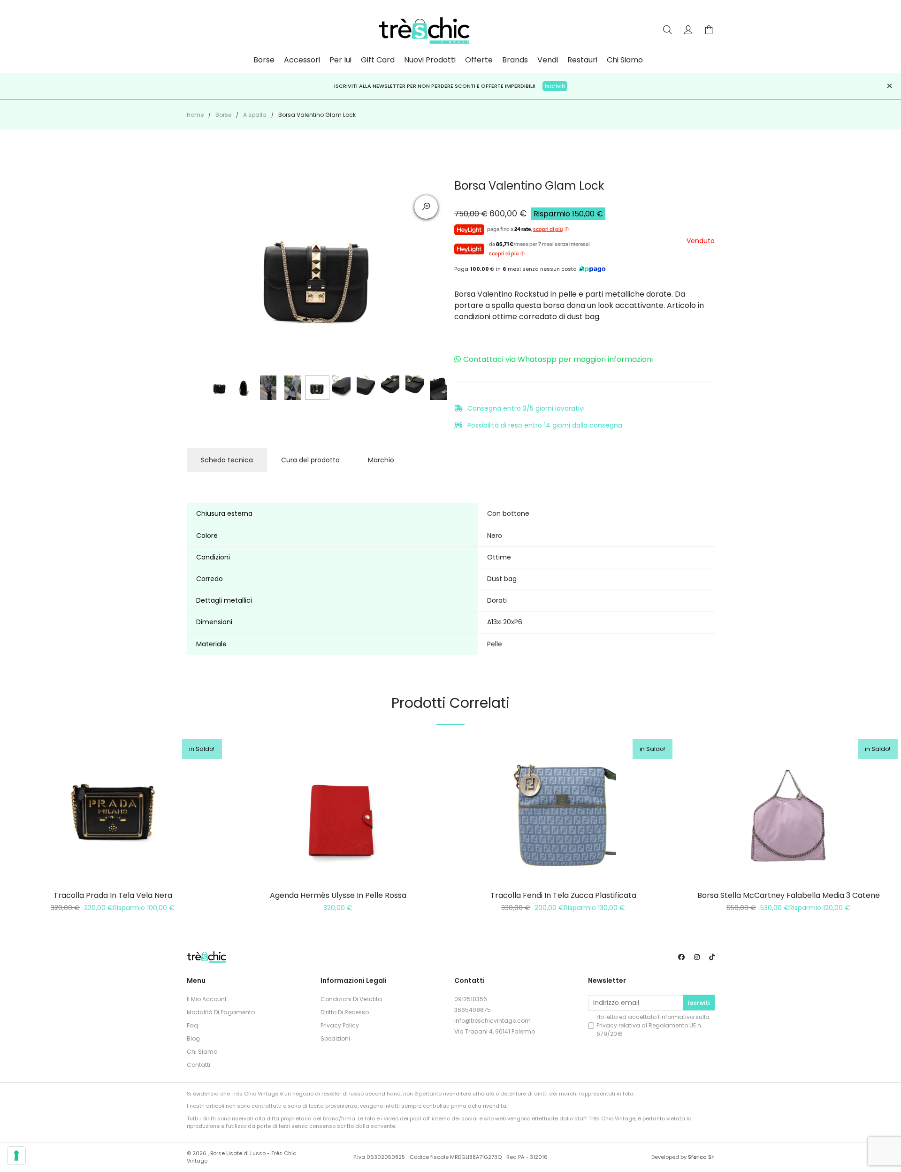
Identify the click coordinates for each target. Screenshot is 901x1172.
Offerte (479, 60)
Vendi (547, 60)
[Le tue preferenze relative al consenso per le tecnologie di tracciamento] (16, 1155)
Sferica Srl (701, 1157)
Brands (515, 60)
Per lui (340, 60)
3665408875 (472, 1010)
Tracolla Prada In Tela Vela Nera (112, 895)
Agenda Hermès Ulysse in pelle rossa (338, 895)
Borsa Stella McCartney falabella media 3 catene (788, 895)
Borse (264, 60)
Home (195, 115)
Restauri (582, 60)
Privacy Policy (340, 1025)
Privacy (606, 1025)
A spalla (255, 115)
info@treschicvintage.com (492, 1021)
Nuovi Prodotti (430, 60)
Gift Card (378, 60)
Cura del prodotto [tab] (310, 460)
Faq (192, 1025)
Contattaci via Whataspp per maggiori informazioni (558, 359)
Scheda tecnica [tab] (227, 460)
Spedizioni (335, 1038)
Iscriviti (555, 86)
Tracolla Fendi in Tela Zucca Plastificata (563, 895)
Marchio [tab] (381, 460)
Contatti (198, 1065)
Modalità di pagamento (221, 1012)
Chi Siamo (625, 60)
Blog (193, 1038)
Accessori (302, 60)
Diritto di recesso (345, 1012)
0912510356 (470, 999)
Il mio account (207, 999)
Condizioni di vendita (351, 999)
